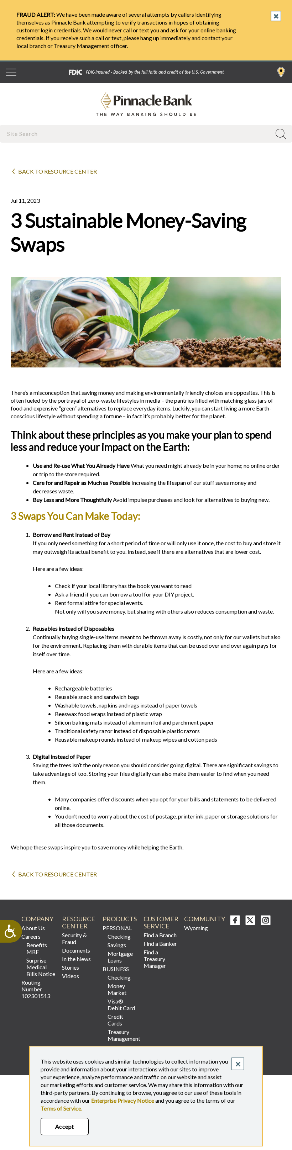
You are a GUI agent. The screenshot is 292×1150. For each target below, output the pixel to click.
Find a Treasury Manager (155, 959)
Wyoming (196, 927)
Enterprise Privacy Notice (122, 1100)
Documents (76, 950)
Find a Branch (281, 72)
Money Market (117, 989)
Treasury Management (122, 1035)
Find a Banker (160, 943)
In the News (76, 958)
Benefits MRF (36, 948)
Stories (70, 967)
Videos (70, 976)
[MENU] (11, 72)
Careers (31, 936)
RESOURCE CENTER (78, 922)
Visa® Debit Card (121, 1004)
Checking (119, 936)
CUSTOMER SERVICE (161, 922)
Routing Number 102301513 (35, 989)
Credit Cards (115, 1020)
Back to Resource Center (57, 171)
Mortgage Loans (120, 957)
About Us (33, 927)
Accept (64, 1126)
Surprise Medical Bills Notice (40, 967)
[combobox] (136, 133)
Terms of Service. (61, 1108)
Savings (117, 945)
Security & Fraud (74, 938)
